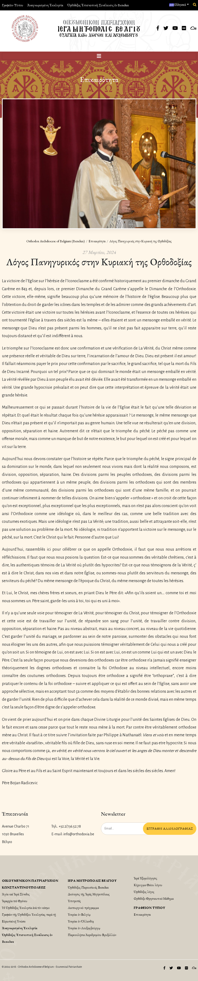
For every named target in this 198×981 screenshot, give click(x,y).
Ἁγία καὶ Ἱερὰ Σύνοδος (16, 894)
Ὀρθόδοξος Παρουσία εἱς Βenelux (88, 887)
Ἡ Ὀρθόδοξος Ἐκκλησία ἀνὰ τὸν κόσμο (26, 907)
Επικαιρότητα (97, 241)
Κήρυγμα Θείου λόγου (148, 885)
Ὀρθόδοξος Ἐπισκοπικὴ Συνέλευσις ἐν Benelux (98, 5)
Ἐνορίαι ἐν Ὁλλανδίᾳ (81, 921)
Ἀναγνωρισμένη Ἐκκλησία (45, 5)
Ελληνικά (180, 5)
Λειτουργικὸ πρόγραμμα (83, 907)
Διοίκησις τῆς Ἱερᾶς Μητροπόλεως (89, 894)
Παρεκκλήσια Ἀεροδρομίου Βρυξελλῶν (92, 935)
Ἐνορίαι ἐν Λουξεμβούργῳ (84, 928)
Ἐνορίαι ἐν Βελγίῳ (79, 914)
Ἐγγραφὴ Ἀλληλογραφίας (170, 828)
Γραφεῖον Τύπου (12, 5)
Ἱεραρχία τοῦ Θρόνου (14, 901)
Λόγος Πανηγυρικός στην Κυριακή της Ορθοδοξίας (140, 241)
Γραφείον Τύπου (149, 907)
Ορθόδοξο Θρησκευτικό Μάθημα (154, 898)
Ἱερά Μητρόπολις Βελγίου (92, 880)
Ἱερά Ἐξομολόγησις (145, 878)
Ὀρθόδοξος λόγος (144, 892)
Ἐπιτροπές (74, 901)
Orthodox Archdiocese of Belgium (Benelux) (55, 241)
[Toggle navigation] (99, 56)
